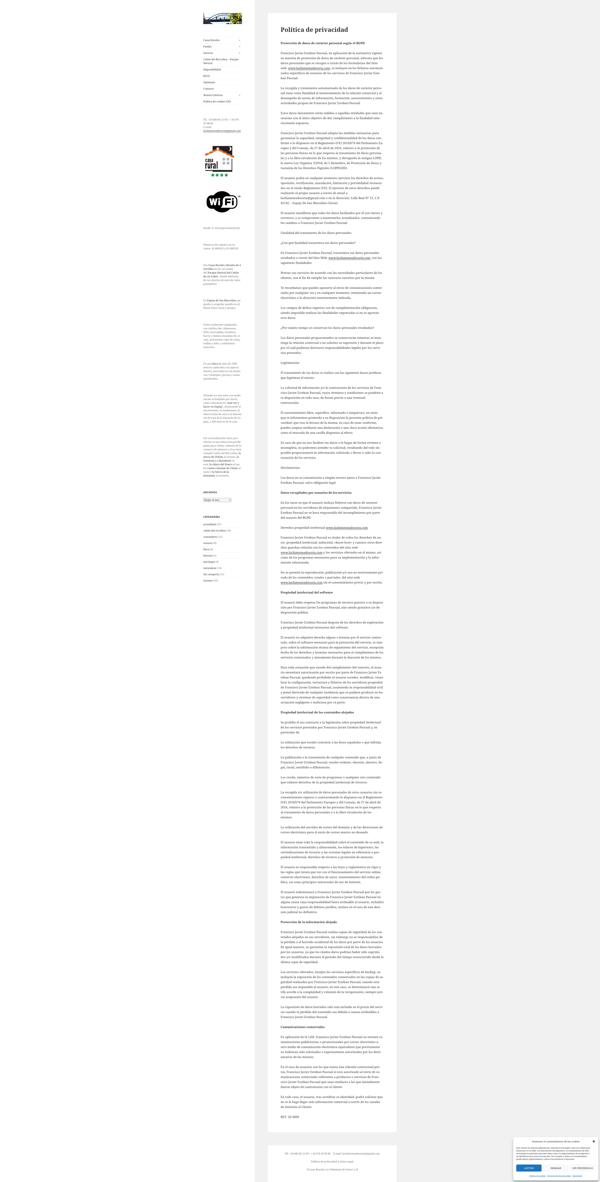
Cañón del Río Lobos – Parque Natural (221, 61)
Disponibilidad (212, 69)
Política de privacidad (324, 1161)
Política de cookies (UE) (217, 101)
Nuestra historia (213, 95)
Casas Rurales (211, 40)
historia (207, 555)
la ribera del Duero (220, 464)
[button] (593, 1141)
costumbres (210, 537)
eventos (207, 543)
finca (215, 363)
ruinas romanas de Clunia (222, 468)
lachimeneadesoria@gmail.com (222, 131)
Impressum (577, 1176)
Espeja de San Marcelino (221, 300)
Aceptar (529, 1168)
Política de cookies (537, 1176)
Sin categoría (211, 574)
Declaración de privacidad (559, 1176)
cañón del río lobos (214, 530)
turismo (208, 580)
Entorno (208, 53)
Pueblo (207, 46)
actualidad (209, 524)
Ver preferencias (582, 1168)
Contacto (208, 88)
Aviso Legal (346, 1161)
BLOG (206, 76)
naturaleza (209, 568)
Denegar (555, 1168)
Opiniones (209, 82)
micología (209, 562)
